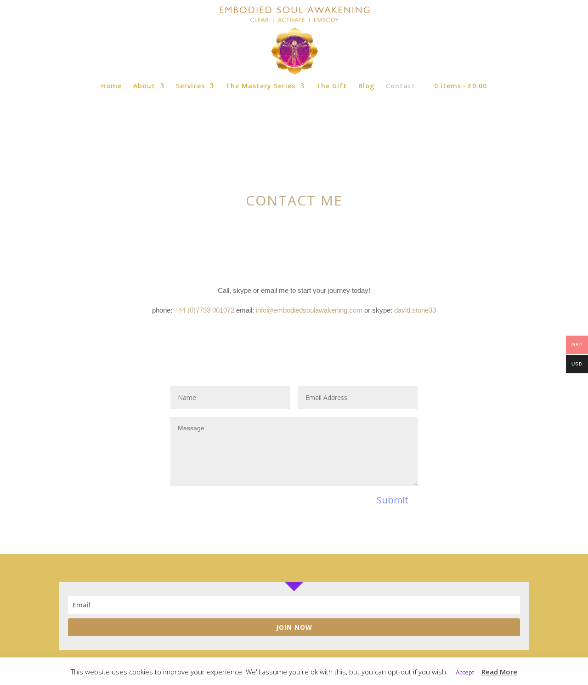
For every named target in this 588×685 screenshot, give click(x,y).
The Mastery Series (260, 86)
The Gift (331, 86)
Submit (392, 500)
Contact (400, 86)
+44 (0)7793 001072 (204, 310)
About (144, 86)
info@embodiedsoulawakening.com (309, 310)
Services (190, 86)
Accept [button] (465, 672)
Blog (366, 86)
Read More (499, 671)
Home (111, 86)
